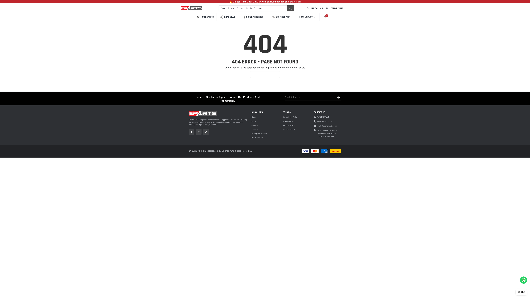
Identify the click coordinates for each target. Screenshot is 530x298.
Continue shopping (265, 74)
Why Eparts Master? (259, 133)
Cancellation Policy (290, 117)
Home (253, 117)
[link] (191, 132)
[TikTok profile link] (206, 132)
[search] (290, 8)
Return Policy (288, 121)
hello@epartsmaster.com (327, 126)
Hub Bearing (207, 17)
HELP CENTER (257, 138)
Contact (254, 125)
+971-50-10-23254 (318, 8)
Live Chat (323, 117)
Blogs (253, 121)
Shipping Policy (289, 125)
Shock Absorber (254, 17)
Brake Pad (229, 17)
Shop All (254, 129)
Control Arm (283, 17)
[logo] (195, 8)
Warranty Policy (289, 129)
